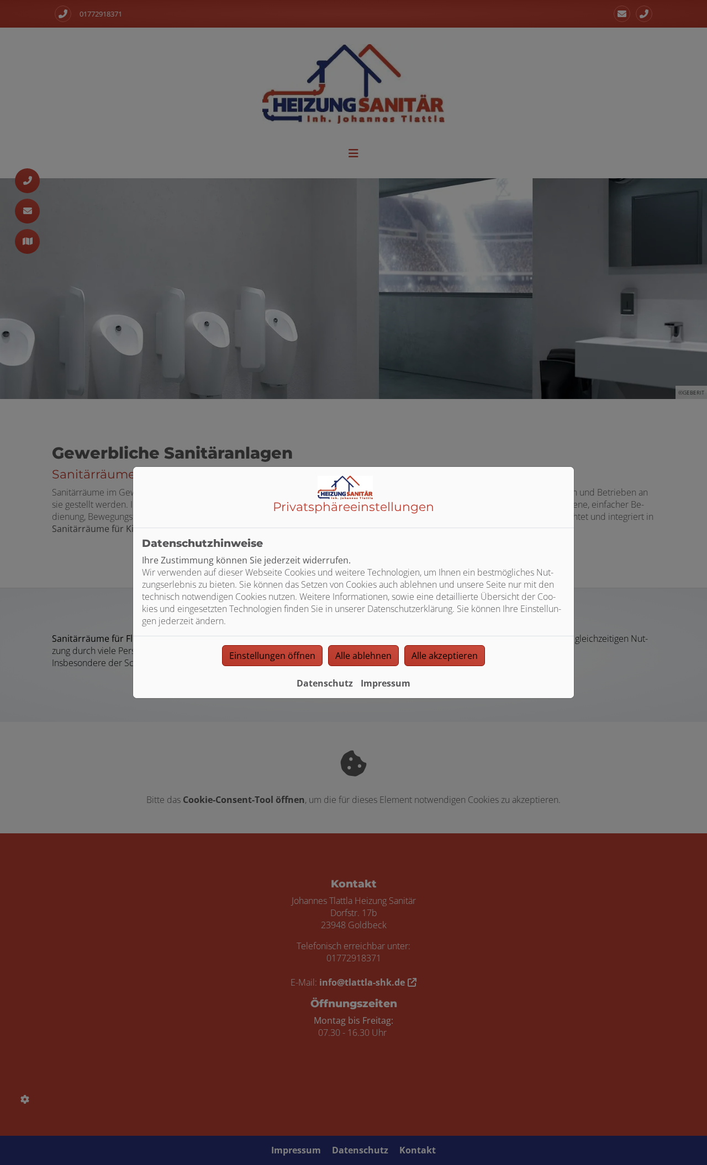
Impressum (385, 683)
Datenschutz (325, 683)
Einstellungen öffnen (272, 656)
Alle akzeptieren (444, 656)
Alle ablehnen (363, 656)
